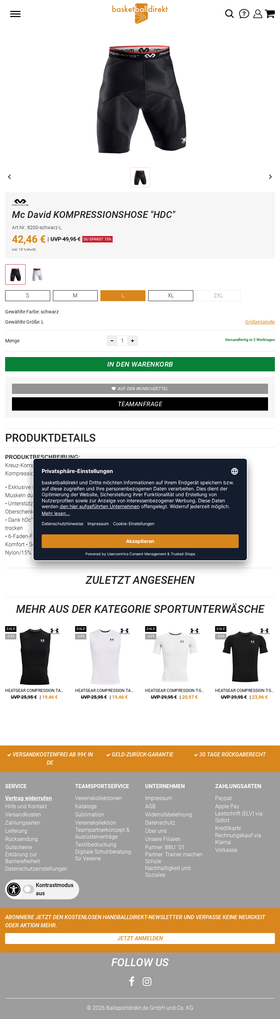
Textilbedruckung (95, 844)
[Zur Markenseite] (20, 204)
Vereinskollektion (95, 822)
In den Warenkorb (140, 364)
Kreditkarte (228, 828)
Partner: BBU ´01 (165, 847)
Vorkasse (226, 850)
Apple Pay (227, 806)
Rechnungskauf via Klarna (238, 838)
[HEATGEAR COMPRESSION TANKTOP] (35, 665)
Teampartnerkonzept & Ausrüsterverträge (102, 833)
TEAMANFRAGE (140, 404)
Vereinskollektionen (98, 798)
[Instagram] (147, 982)
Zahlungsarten (22, 822)
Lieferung (16, 831)
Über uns (156, 831)
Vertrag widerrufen (28, 798)
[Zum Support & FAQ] (244, 13)
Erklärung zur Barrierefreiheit (22, 858)
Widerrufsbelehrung (168, 814)
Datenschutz (160, 822)
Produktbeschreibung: (42, 457)
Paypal (223, 798)
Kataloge (86, 806)
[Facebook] (132, 982)
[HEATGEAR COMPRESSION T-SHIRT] (175, 665)
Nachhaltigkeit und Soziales (168, 871)
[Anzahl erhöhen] (132, 341)
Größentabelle (260, 322)
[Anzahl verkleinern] (112, 341)
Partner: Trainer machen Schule (173, 858)
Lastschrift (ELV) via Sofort (239, 817)
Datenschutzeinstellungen (36, 869)
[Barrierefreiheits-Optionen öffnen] (13, 889)
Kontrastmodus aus (54, 889)
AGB (150, 806)
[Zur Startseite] (140, 13)
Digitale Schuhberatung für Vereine (103, 855)
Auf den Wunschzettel (143, 388)
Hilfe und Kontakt (26, 806)
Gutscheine (18, 847)
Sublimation (89, 814)
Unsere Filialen (163, 839)
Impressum (158, 798)
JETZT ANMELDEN (140, 938)
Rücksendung (21, 839)
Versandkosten (23, 814)
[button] (15, 14)
